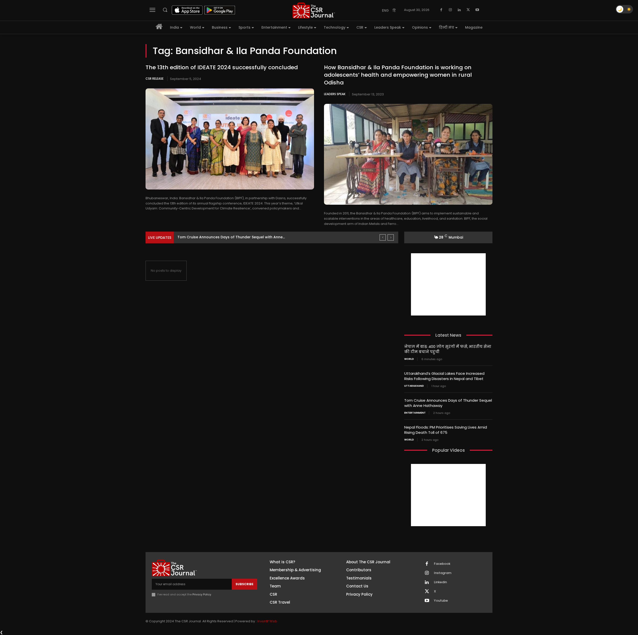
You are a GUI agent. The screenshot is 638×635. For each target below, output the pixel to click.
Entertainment (415, 413)
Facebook (442, 564)
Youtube (441, 600)
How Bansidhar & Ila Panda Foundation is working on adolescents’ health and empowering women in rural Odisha (398, 75)
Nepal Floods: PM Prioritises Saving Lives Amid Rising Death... (231, 237)
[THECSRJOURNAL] (314, 10)
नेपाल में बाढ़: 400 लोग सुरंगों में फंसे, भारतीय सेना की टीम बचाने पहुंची (447, 349)
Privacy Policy (201, 594)
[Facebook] (441, 9)
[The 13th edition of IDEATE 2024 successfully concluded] (230, 139)
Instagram (442, 573)
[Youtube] (477, 9)
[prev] (383, 237)
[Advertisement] (448, 284)
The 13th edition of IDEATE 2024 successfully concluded (222, 67)
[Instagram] (450, 9)
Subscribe (244, 584)
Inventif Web (267, 621)
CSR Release (154, 78)
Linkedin (440, 582)
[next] (391, 237)
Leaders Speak (334, 94)
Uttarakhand (414, 386)
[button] (165, 10)
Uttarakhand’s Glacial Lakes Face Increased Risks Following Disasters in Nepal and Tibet (444, 376)
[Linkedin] (459, 9)
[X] (468, 9)
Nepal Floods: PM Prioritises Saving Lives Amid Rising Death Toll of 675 (445, 430)
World (409, 359)
